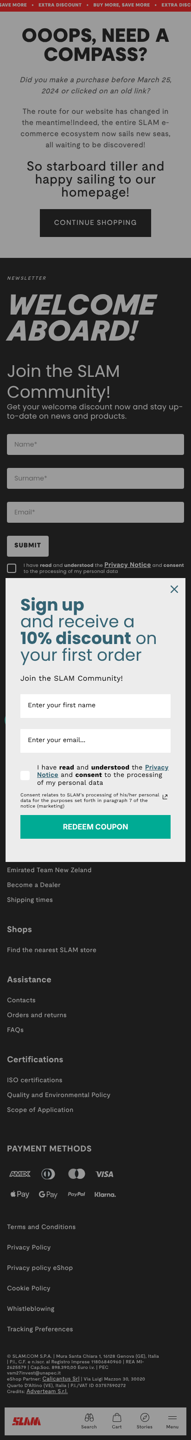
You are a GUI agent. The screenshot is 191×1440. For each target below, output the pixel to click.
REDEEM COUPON (95, 826)
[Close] (174, 589)
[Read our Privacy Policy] (165, 796)
